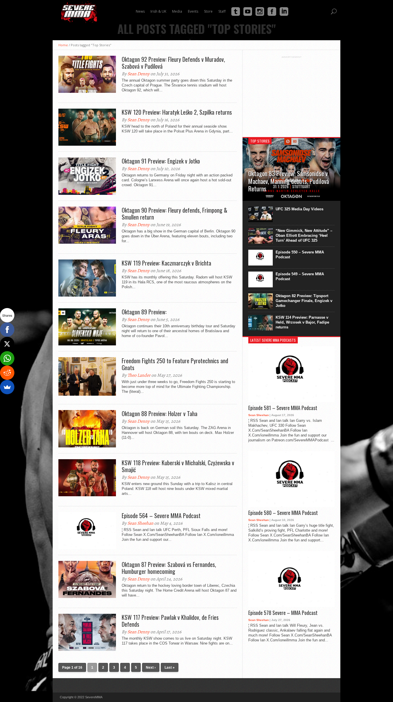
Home (63, 45)
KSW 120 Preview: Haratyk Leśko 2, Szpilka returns (177, 112)
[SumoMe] (7, 387)
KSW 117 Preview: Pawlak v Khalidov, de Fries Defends (170, 621)
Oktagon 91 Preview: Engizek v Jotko (161, 160)
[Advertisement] (291, 94)
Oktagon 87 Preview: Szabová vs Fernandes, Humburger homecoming (169, 568)
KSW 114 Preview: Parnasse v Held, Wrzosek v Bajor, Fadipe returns (302, 322)
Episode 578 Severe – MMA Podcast (283, 613)
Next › (151, 668)
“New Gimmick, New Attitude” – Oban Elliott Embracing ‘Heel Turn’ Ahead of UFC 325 (304, 235)
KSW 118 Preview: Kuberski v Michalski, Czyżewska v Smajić (178, 466)
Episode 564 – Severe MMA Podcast (161, 515)
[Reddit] (7, 373)
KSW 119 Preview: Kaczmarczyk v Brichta (166, 262)
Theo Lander (138, 375)
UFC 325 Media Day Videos (299, 209)
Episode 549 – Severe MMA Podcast (300, 276)
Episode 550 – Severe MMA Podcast (300, 254)
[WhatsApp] (7, 358)
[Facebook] (7, 329)
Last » (170, 668)
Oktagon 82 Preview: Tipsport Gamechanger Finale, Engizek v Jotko (304, 301)
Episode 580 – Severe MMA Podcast (283, 513)
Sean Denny (138, 74)
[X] (7, 344)
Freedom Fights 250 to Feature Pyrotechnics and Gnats (175, 364)
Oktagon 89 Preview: (144, 311)
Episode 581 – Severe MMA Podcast (282, 408)
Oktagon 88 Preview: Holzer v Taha (159, 413)
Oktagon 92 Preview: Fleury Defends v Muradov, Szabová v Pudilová (173, 63)
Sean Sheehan (140, 523)
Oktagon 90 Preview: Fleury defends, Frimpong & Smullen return (174, 213)
